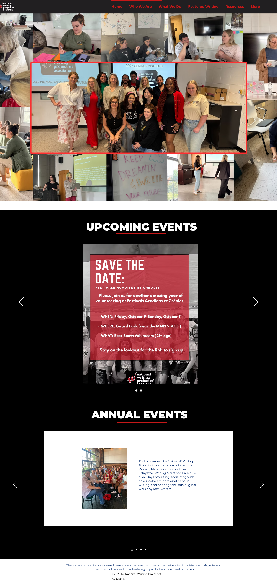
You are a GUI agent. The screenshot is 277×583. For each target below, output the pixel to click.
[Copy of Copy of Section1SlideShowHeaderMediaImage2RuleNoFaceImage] (145, 549)
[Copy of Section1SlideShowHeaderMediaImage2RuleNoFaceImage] (141, 549)
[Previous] (21, 302)
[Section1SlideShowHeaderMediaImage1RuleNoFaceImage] (131, 549)
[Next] (255, 302)
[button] (170, 6)
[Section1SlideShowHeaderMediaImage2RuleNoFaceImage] (136, 550)
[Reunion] (136, 390)
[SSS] (141, 390)
